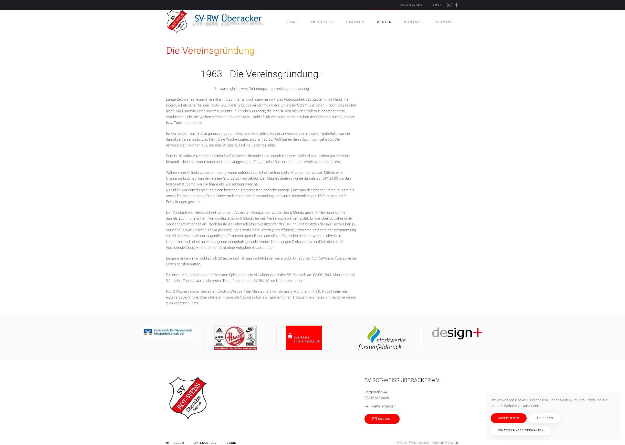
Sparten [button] (355, 22)
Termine (444, 22)
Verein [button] (384, 22)
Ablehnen (545, 418)
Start (291, 22)
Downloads (412, 4)
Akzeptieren (508, 418)
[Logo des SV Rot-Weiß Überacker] (188, 398)
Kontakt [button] (413, 22)
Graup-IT (453, 443)
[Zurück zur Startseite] (218, 22)
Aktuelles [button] (322, 22)
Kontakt (385, 418)
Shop (437, 4)
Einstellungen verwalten (521, 430)
